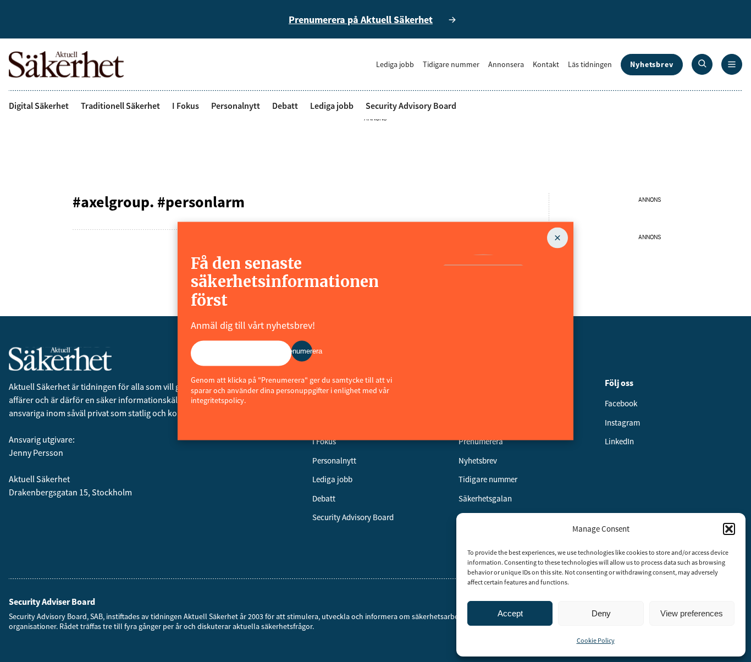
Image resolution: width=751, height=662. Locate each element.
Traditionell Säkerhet (120, 105)
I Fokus (185, 105)
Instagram (622, 422)
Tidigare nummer (451, 64)
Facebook (621, 403)
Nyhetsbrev (651, 64)
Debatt (285, 105)
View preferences (691, 613)
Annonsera (506, 64)
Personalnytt (235, 105)
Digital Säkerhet (39, 105)
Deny (601, 613)
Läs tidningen (590, 64)
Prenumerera (481, 441)
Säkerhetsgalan (485, 498)
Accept (510, 613)
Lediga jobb (395, 64)
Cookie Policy (596, 640)
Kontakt (546, 64)
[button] (729, 528)
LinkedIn (619, 441)
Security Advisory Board (411, 105)
